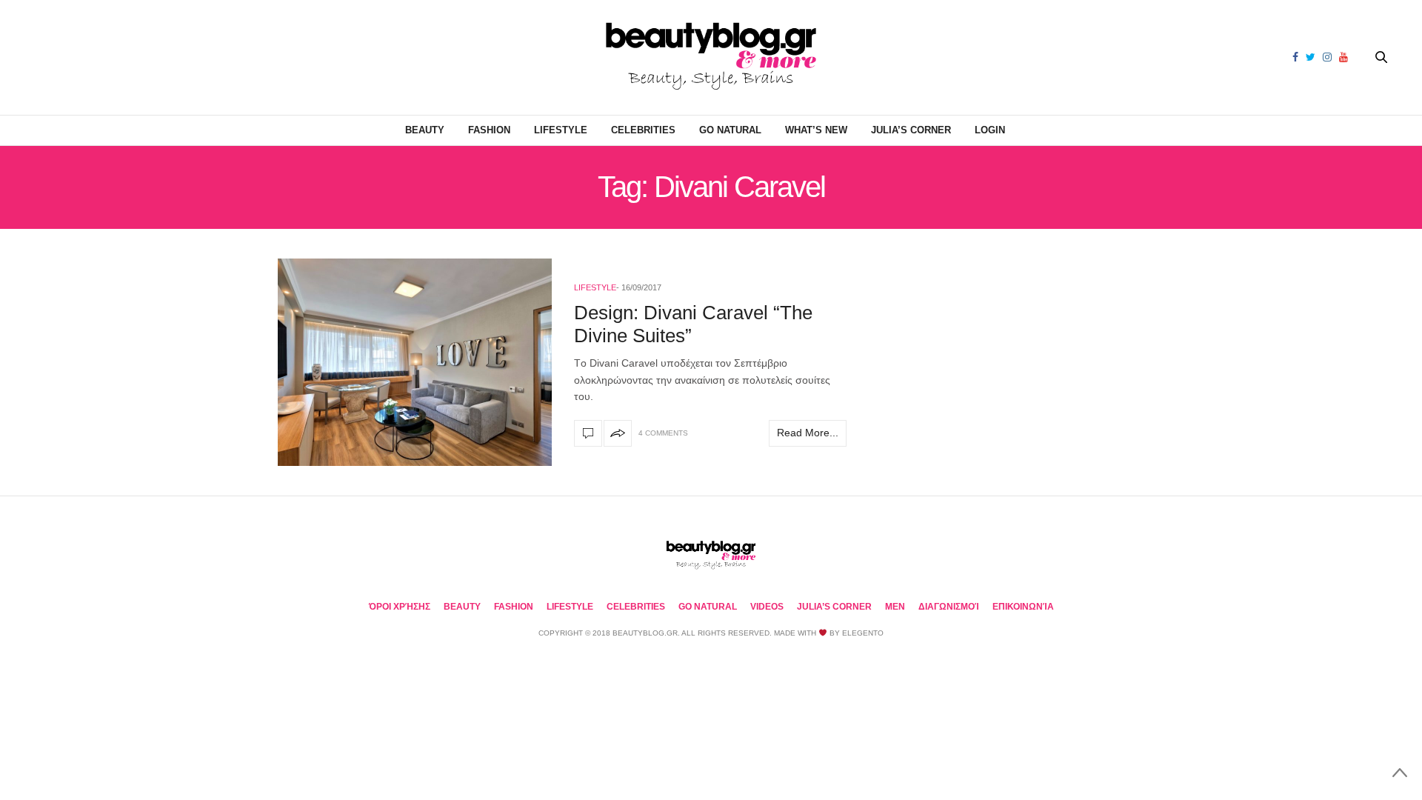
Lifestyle (560, 130)
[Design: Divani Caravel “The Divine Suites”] (415, 362)
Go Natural (730, 130)
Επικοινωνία (1023, 606)
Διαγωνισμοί (948, 606)
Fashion (489, 130)
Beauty (424, 130)
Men (895, 606)
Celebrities (643, 130)
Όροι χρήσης (399, 606)
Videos (767, 606)
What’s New (816, 130)
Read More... (807, 433)
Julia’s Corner (911, 130)
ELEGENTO (863, 633)
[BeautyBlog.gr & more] (711, 57)
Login (990, 130)
